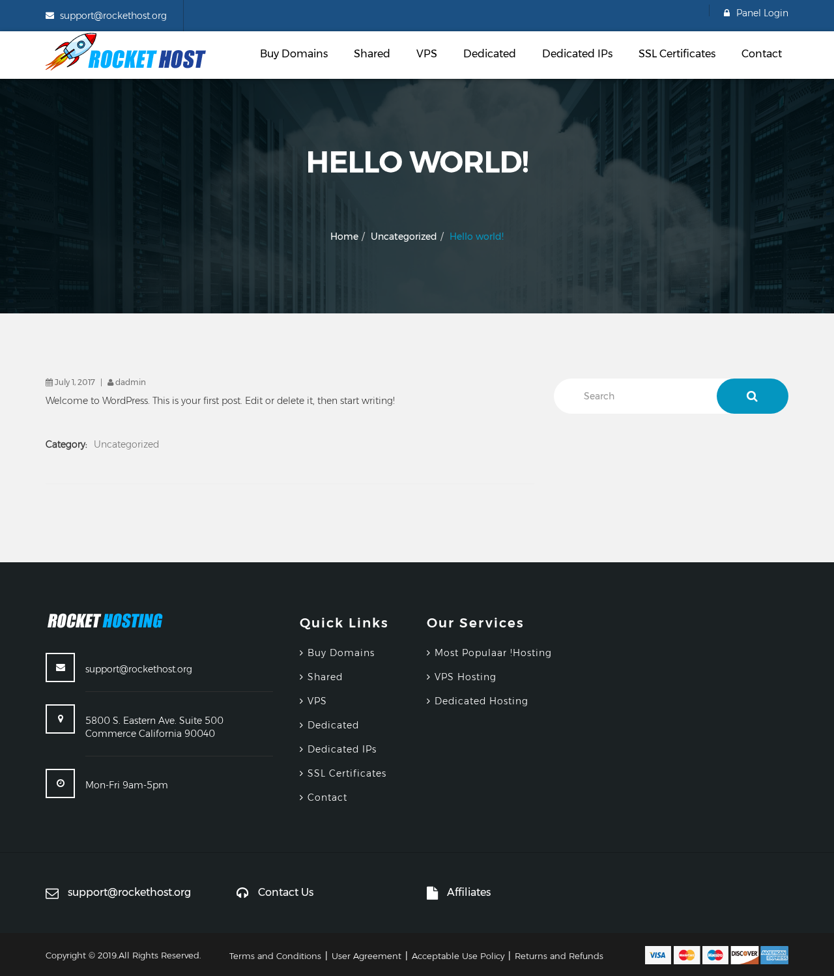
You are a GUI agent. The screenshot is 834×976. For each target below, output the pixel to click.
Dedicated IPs (577, 54)
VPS (426, 54)
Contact (761, 54)
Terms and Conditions (275, 956)
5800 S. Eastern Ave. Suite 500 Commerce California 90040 (154, 727)
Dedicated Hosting (481, 701)
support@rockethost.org (113, 16)
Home (344, 236)
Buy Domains (294, 54)
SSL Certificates (677, 54)
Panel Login (762, 13)
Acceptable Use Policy (458, 956)
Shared (372, 54)
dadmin (130, 382)
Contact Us (285, 892)
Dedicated (489, 54)
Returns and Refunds (559, 956)
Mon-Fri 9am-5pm (126, 785)
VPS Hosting (465, 677)
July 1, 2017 (75, 382)
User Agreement (366, 956)
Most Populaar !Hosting (493, 653)
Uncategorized (404, 236)
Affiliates (469, 892)
